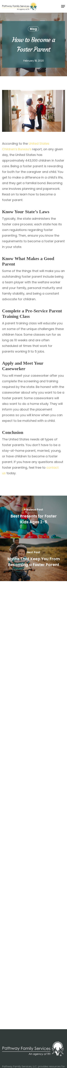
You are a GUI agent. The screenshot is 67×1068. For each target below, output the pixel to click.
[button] (63, 6)
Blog (33, 29)
